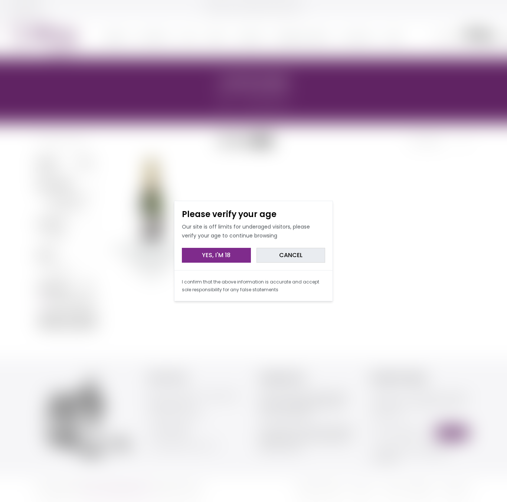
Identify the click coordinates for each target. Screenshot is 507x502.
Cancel (290, 255)
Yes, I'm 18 (216, 255)
